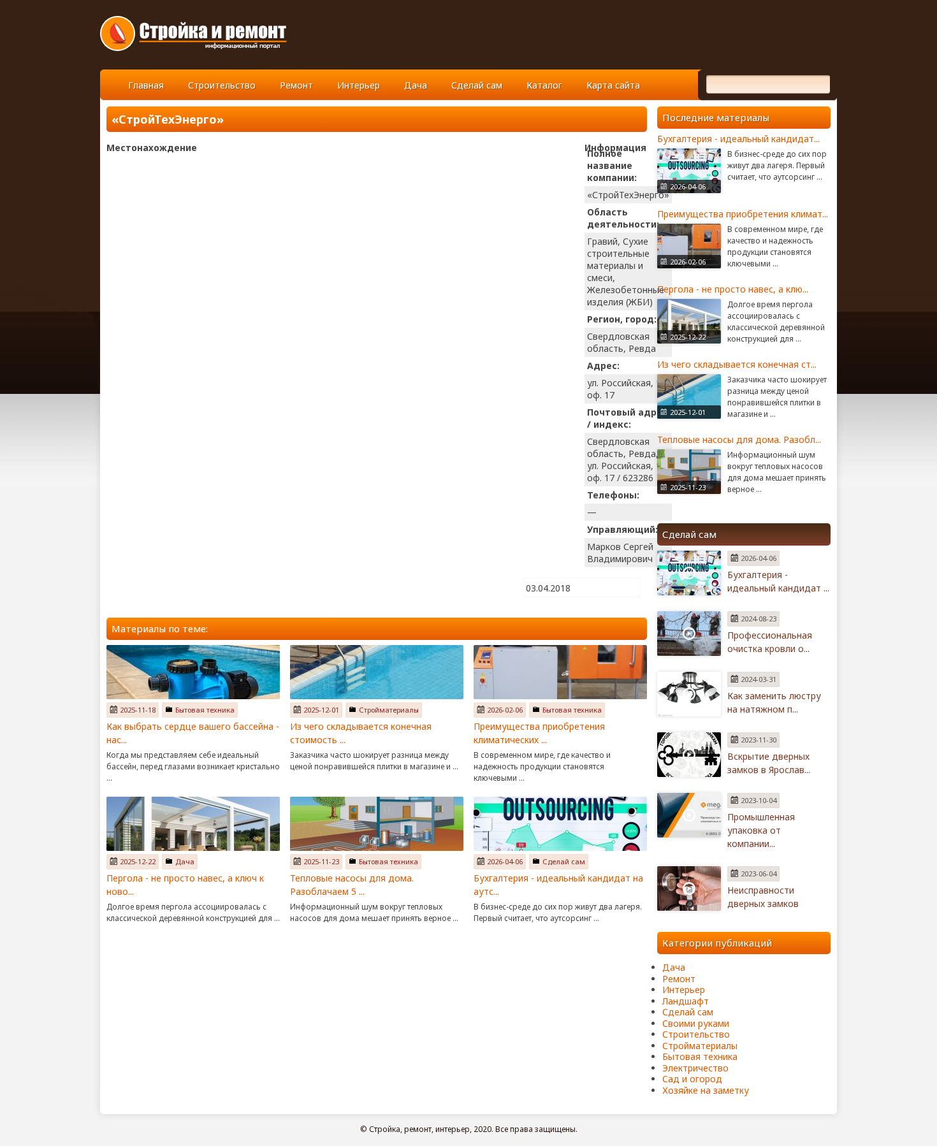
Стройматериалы (389, 709)
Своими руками (695, 1023)
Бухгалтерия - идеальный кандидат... (738, 139)
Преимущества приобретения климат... (742, 214)
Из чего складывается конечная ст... (737, 364)
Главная (146, 85)
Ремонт (296, 85)
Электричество (695, 1068)
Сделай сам (476, 85)
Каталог (544, 85)
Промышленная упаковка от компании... (761, 830)
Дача (415, 85)
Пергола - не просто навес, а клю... (732, 289)
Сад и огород (692, 1079)
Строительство (222, 85)
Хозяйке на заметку (705, 1090)
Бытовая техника (205, 709)
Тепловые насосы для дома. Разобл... (739, 439)
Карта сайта (613, 85)
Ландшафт (685, 1001)
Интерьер (358, 85)
